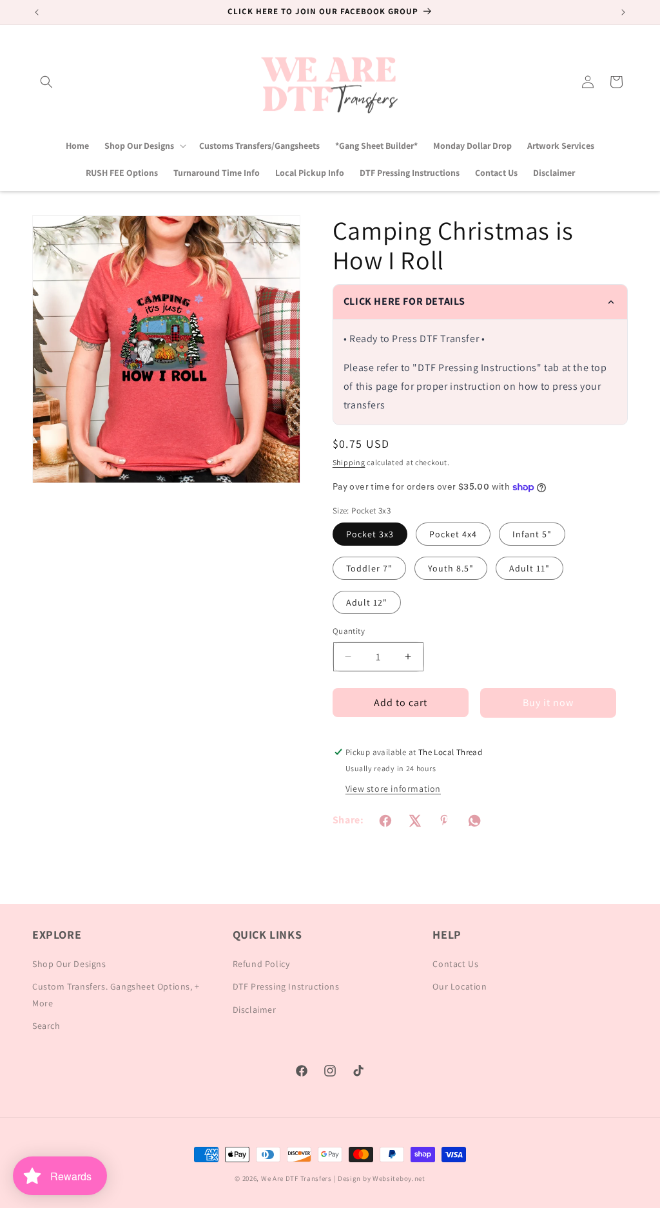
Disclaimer (255, 1009)
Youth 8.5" (451, 568)
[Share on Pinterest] (444, 820)
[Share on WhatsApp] (474, 820)
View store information (393, 788)
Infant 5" (532, 534)
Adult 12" (366, 602)
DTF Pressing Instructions (286, 986)
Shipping (349, 462)
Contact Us (455, 964)
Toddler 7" (369, 568)
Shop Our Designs (69, 964)
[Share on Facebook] (385, 820)
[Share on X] (415, 820)
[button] (46, 82)
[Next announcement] (623, 12)
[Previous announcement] (37, 12)
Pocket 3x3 (370, 534)
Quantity (349, 631)
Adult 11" (529, 568)
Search (46, 1025)
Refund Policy (261, 964)
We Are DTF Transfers (296, 1178)
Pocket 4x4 (453, 534)
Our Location (459, 986)
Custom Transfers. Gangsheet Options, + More (116, 994)
